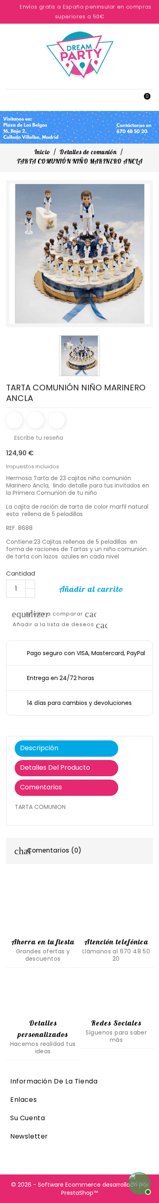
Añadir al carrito (91, 589)
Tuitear (35, 420)
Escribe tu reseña (34, 437)
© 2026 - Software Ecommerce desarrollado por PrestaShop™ (79, 1189)
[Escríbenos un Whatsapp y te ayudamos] (138, 1182)
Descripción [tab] (39, 748)
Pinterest (57, 420)
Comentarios (41, 787)
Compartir (14, 420)
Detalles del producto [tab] (55, 767)
